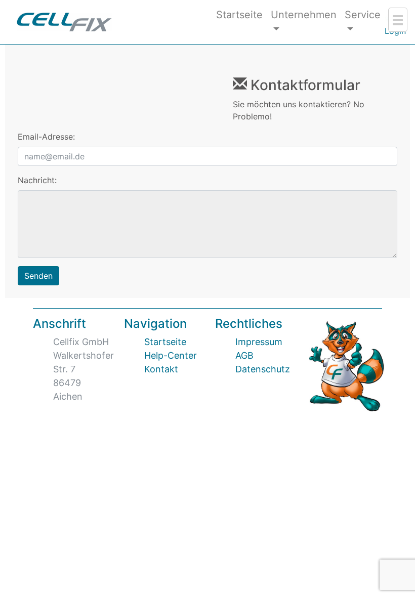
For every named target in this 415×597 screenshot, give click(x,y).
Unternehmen (304, 15)
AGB (244, 355)
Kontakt (161, 369)
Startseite (239, 15)
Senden (38, 276)
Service (363, 15)
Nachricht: (37, 180)
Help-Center (170, 355)
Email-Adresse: (46, 137)
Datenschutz (262, 369)
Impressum (258, 341)
